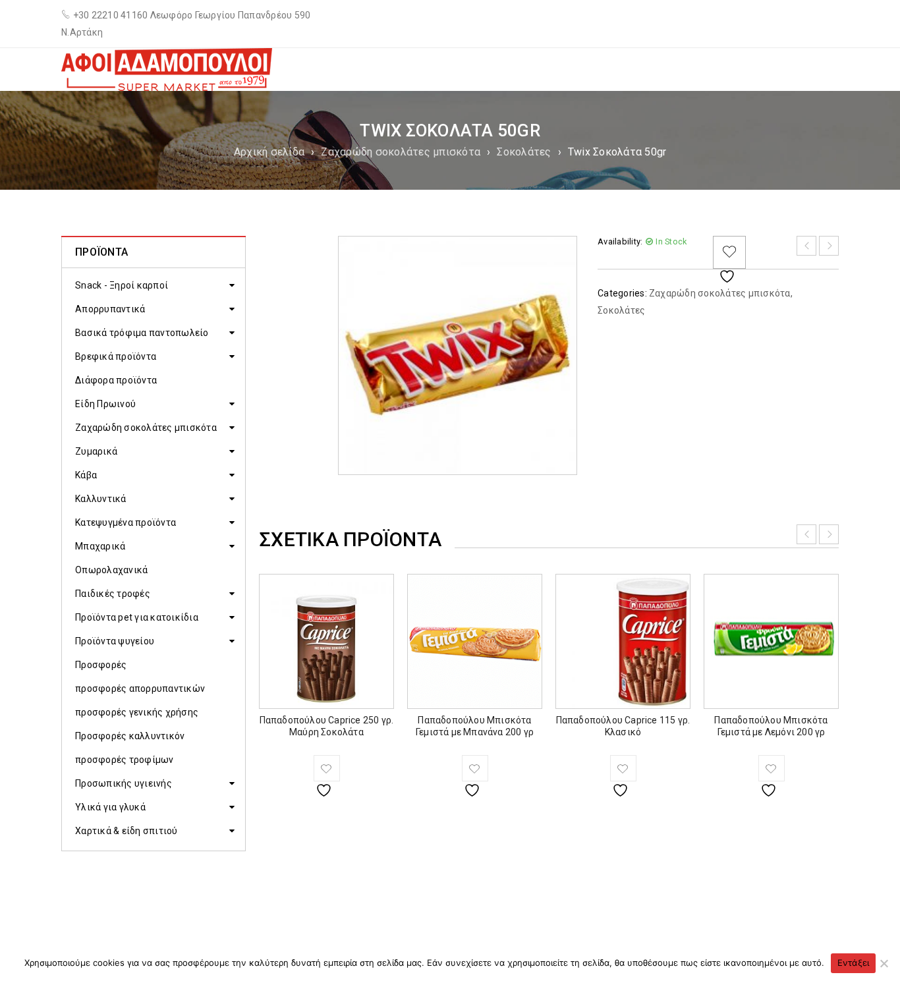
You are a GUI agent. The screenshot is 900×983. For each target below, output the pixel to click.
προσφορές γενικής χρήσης (136, 712)
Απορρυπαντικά (110, 309)
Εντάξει (853, 962)
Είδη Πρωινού (105, 404)
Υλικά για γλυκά (110, 807)
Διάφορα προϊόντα (116, 380)
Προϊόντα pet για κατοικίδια (136, 617)
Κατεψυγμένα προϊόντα (125, 522)
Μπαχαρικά (100, 546)
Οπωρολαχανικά (111, 570)
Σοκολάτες (524, 152)
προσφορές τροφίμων (124, 759)
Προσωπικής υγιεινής (123, 783)
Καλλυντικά (101, 498)
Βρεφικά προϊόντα (115, 356)
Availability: (620, 241)
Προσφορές (101, 665)
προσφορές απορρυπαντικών (140, 688)
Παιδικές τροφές (112, 593)
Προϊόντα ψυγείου (114, 641)
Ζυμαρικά (96, 451)
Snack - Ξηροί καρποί (121, 285)
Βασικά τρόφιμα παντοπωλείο (142, 332)
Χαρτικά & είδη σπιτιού (126, 831)
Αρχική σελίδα (269, 152)
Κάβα (86, 475)
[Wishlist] (729, 252)
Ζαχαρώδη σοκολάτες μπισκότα (400, 152)
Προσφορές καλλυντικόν (129, 736)
